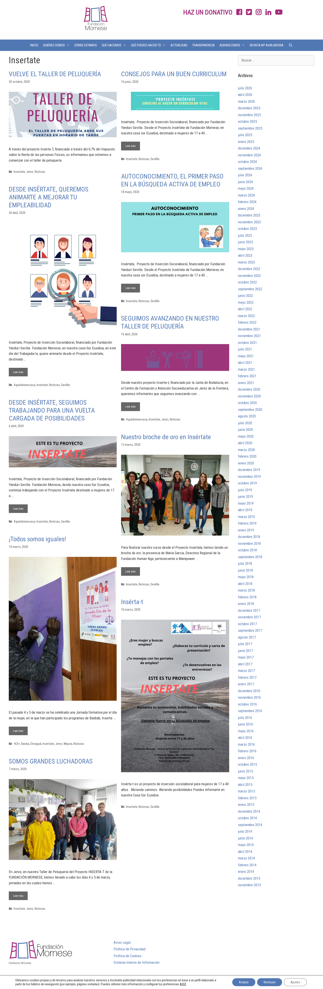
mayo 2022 (246, 302)
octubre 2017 (247, 624)
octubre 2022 (247, 282)
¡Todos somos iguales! (37, 539)
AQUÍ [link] (183, 984)
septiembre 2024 (250, 168)
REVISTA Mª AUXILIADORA (266, 45)
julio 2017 (245, 644)
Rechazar (270, 982)
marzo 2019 (246, 516)
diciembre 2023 (249, 215)
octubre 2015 (247, 764)
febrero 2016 (247, 751)
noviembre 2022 (249, 275)
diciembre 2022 (249, 269)
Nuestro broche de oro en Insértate (166, 437)
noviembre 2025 (249, 115)
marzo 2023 (246, 262)
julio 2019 (245, 490)
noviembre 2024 (249, 155)
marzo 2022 (246, 316)
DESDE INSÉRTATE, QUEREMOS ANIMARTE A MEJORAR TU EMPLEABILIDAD (48, 197)
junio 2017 (245, 650)
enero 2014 (246, 871)
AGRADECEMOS (230, 45)
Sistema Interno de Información (137, 962)
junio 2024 (245, 182)
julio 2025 (245, 135)
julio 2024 (245, 175)
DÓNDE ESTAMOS (85, 45)
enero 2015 (246, 804)
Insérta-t (132, 602)
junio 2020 (245, 429)
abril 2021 (245, 362)
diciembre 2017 (249, 610)
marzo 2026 (246, 101)
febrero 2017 (247, 677)
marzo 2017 (246, 670)
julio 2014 (245, 831)
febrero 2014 (247, 865)
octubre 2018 (247, 550)
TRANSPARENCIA (203, 45)
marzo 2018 (246, 590)
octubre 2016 (247, 704)
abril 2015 (245, 784)
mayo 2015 (246, 778)
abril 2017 (245, 664)
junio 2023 (245, 242)
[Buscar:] (276, 60)
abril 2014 (245, 851)
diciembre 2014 (249, 811)
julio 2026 (245, 88)
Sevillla (155, 159)
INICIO (34, 45)
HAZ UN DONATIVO (207, 12)
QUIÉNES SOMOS (54, 45)
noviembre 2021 (249, 336)
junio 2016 (245, 724)
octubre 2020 (247, 403)
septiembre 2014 (250, 825)
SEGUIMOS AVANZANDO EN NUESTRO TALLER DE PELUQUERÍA (170, 322)
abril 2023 (245, 255)
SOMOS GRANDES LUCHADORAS (51, 761)
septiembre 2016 (250, 711)
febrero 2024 (247, 202)
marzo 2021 (246, 369)
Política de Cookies (128, 956)
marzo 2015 (246, 791)
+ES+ (17, 744)
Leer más (132, 145)
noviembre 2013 (249, 885)
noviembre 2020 (249, 396)
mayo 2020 (246, 436)
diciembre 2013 (249, 878)
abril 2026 (245, 94)
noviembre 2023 (249, 222)
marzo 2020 (246, 450)
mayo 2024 (246, 188)
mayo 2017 (246, 657)
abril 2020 (245, 443)
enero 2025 (246, 141)
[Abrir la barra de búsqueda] (290, 45)
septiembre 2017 (250, 630)
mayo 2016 (246, 731)
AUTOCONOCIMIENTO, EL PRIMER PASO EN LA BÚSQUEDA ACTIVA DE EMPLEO (172, 180)
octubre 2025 (247, 121)
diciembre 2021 (249, 329)
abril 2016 (245, 737)
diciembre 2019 (249, 469)
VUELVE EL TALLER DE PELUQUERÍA (55, 74)
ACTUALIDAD (179, 45)
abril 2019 (245, 510)
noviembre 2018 (249, 543)
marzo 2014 (246, 858)
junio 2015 (245, 771)
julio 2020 (245, 423)
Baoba (25, 744)
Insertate (19, 172)
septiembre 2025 (250, 128)
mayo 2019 (246, 503)
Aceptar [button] (244, 982)
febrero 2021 (247, 376)
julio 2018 (245, 563)
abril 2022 (245, 309)
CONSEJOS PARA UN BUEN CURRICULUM (174, 74)
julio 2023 (245, 235)
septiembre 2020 (250, 409)
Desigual (36, 744)
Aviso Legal (122, 942)
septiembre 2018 (250, 557)
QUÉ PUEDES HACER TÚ (146, 45)
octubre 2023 (247, 228)
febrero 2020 (247, 456)
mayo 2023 (246, 249)
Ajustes (295, 982)
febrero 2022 (247, 322)
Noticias (40, 172)
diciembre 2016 (249, 691)
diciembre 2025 (249, 108)
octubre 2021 (247, 342)
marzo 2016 (246, 744)
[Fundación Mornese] (95, 19)
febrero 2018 (247, 597)
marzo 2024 (246, 195)
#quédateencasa (24, 385)
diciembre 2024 (249, 148)
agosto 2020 (247, 416)
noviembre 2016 (249, 697)
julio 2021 (245, 349)
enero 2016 (246, 758)
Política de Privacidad (129, 949)
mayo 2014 (246, 845)
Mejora (68, 744)
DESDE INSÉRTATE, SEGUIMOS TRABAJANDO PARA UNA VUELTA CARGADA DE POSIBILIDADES (52, 410)
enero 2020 (246, 463)
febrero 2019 (247, 523)
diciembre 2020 (249, 389)
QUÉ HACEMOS (111, 45)
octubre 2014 (247, 818)
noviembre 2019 (249, 476)
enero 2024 (246, 208)
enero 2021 (246, 383)
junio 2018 (245, 570)
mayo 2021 (246, 356)
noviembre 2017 (249, 617)
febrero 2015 (247, 798)
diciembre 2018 (249, 536)
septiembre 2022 (250, 289)
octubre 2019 (247, 483)
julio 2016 (245, 717)
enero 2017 (246, 684)
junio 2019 (245, 496)
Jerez (29, 172)
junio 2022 (245, 295)
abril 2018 (245, 583)
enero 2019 (246, 530)
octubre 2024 (247, 161)
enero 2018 (246, 603)
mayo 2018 (246, 577)
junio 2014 (245, 838)
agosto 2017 (247, 637)
